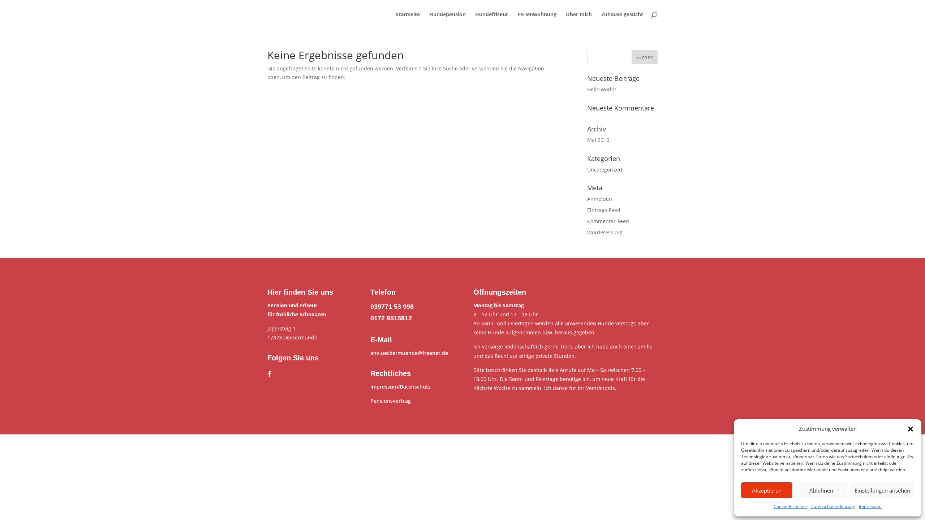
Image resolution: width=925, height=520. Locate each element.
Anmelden (599, 198)
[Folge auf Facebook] (269, 374)
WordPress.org (605, 232)
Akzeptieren (767, 490)
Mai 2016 (598, 139)
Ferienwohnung (536, 15)
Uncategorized (604, 169)
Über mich (579, 15)
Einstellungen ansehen (882, 490)
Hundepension (447, 15)
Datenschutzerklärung (832, 506)
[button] (910, 429)
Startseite (408, 15)
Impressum (870, 506)
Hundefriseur (491, 15)
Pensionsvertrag (390, 400)
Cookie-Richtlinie (790, 506)
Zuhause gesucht (622, 15)
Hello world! (601, 89)
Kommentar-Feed (608, 221)
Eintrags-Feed (603, 210)
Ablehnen (821, 490)
